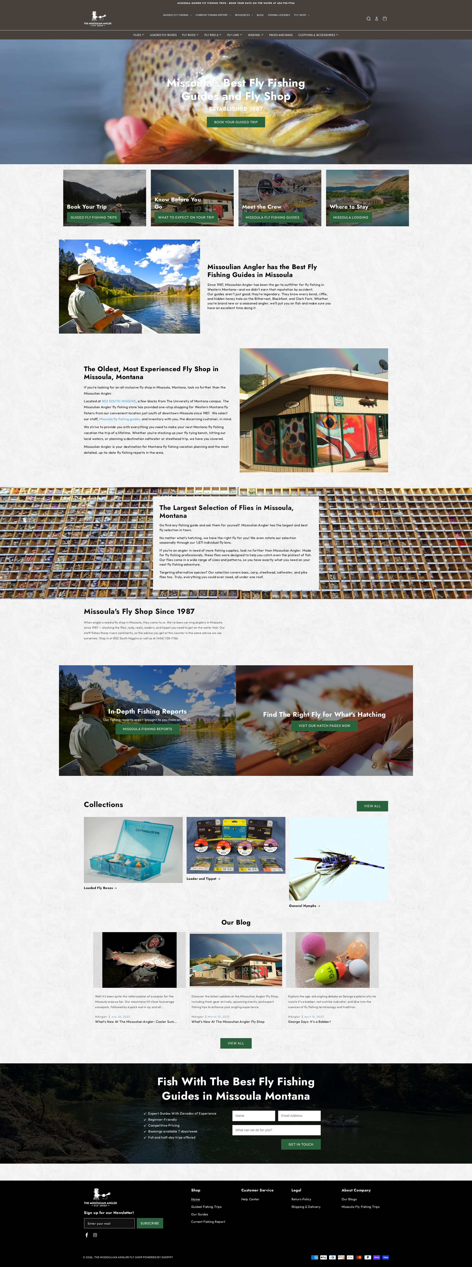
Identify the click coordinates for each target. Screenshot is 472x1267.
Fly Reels (211, 35)
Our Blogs (349, 1199)
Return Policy (301, 1199)
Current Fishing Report (208, 1222)
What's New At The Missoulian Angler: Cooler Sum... (136, 1022)
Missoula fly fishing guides (119, 419)
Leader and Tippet (201, 879)
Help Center (250, 1199)
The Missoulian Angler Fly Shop (118, 1257)
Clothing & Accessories (317, 35)
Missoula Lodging (350, 217)
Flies (137, 35)
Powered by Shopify (158, 1257)
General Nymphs (302, 906)
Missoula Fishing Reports (147, 729)
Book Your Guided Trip (236, 122)
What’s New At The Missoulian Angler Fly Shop (228, 1022)
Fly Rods (189, 35)
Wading (254, 35)
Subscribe (149, 1223)
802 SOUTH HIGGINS (119, 401)
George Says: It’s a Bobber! (309, 1022)
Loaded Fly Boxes (163, 35)
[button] (177, 15)
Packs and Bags (281, 35)
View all (372, 806)
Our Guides (199, 1214)
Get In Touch (301, 1144)
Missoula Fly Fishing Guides (272, 217)
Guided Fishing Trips (206, 1207)
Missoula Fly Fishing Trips (361, 1207)
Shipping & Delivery (306, 1207)
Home (195, 1199)
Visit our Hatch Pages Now (324, 726)
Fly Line (233, 35)
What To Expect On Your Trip (186, 217)
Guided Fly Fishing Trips (94, 217)
